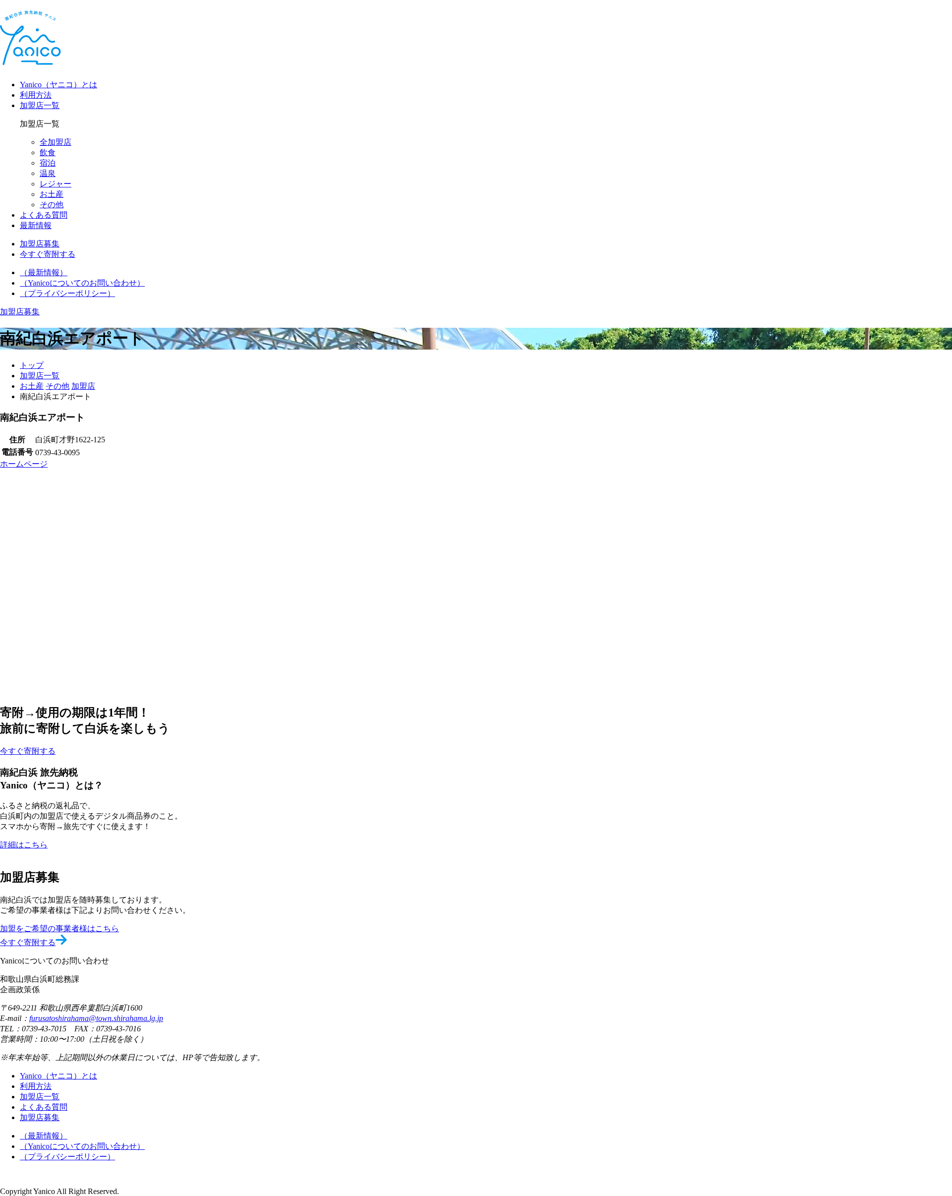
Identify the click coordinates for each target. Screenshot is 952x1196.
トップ (32, 365)
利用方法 (36, 95)
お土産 (51, 194)
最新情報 (36, 225)
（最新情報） (43, 272)
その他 (51, 204)
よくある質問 (43, 215)
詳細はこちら (24, 844)
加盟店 (83, 386)
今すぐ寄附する (28, 942)
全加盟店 (55, 142)
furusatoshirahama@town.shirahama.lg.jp (96, 1018)
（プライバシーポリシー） (67, 293)
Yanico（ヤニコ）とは (58, 84)
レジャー (55, 183)
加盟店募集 (40, 1117)
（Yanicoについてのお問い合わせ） (82, 283)
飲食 (48, 152)
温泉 (48, 173)
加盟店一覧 (40, 105)
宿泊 (48, 163)
